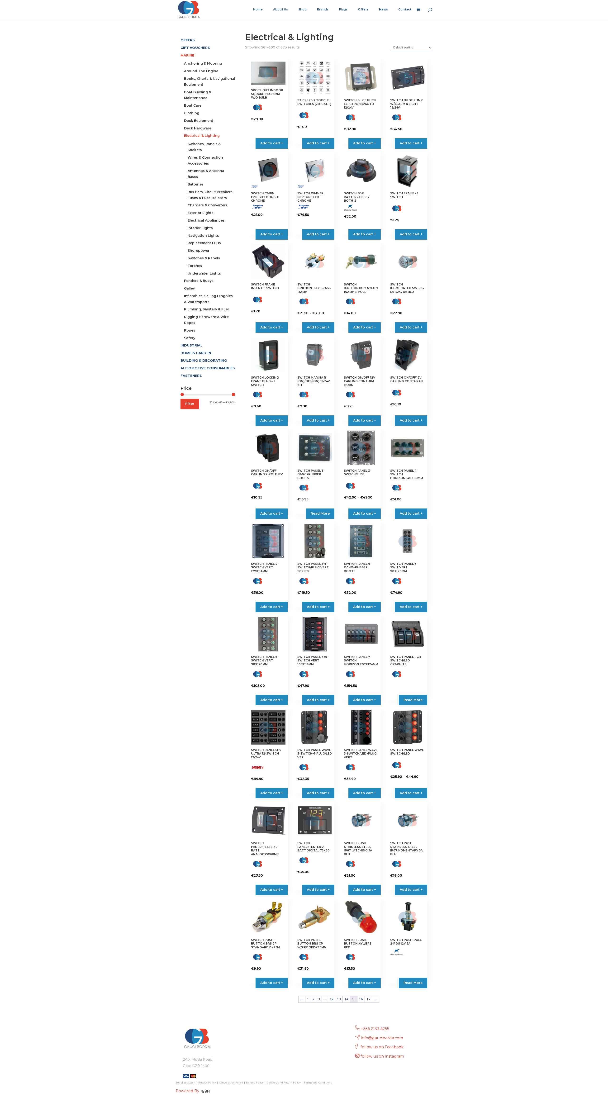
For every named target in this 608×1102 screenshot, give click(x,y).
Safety (189, 338)
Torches (195, 266)
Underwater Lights (204, 273)
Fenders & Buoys (199, 281)
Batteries (196, 184)
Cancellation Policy (231, 1082)
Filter (189, 404)
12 (331, 999)
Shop (302, 9)
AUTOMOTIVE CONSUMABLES (207, 368)
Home (258, 9)
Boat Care (192, 105)
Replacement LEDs (204, 243)
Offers (363, 9)
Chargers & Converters (208, 205)
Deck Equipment (198, 121)
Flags (343, 9)
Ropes (189, 330)
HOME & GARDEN (195, 353)
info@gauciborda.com (382, 1038)
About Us (280, 9)
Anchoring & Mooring (203, 63)
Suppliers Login (185, 1082)
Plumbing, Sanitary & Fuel (206, 309)
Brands (322, 9)
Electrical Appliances (206, 220)
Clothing (191, 113)
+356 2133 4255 (375, 1028)
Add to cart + (318, 327)
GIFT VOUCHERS (195, 48)
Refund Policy (255, 1082)
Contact (404, 9)
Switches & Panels (204, 258)
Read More (320, 513)
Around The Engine (201, 71)
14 (346, 999)
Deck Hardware (197, 128)
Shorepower (198, 250)
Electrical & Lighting (202, 135)
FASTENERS (191, 376)
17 (368, 999)
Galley (189, 288)
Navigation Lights (203, 235)
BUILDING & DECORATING (203, 360)
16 (361, 999)
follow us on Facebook (382, 1047)
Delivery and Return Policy (284, 1082)
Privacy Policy (207, 1082)
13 (339, 999)
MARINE (187, 55)
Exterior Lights (201, 213)
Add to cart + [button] (271, 143)
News (383, 9)
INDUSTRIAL (191, 345)
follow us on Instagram (383, 1056)
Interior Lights (200, 228)
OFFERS (187, 40)
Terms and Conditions (318, 1082)
